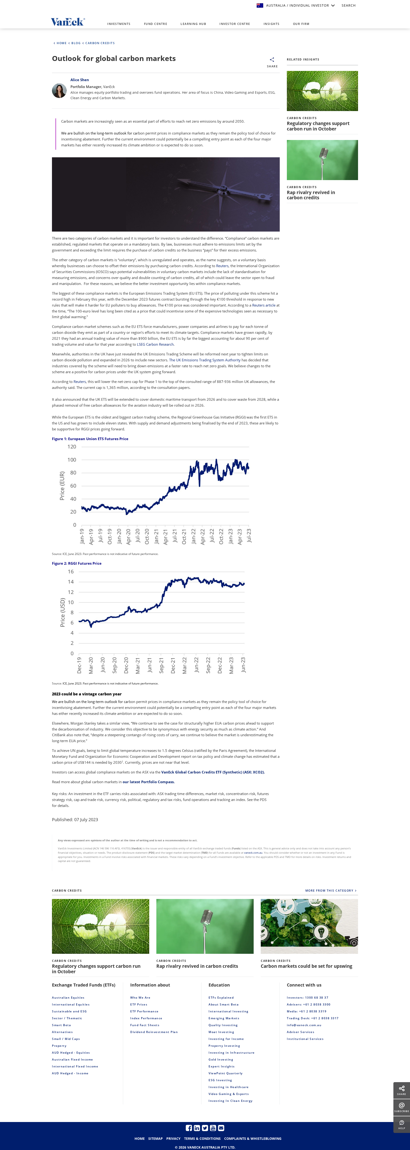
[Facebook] (189, 1128)
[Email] (221, 1128)
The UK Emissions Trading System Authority (205, 360)
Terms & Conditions (202, 1138)
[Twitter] (205, 1128)
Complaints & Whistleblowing (252, 1138)
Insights (272, 24)
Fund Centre (156, 24)
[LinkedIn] (197, 1128)
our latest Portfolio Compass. (149, 781)
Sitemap (155, 1138)
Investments (119, 24)
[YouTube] (213, 1128)
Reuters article (263, 305)
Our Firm (301, 24)
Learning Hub (193, 24)
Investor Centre (234, 24)
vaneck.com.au (253, 852)
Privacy (173, 1138)
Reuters (221, 265)
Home (140, 1138)
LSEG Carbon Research (155, 344)
